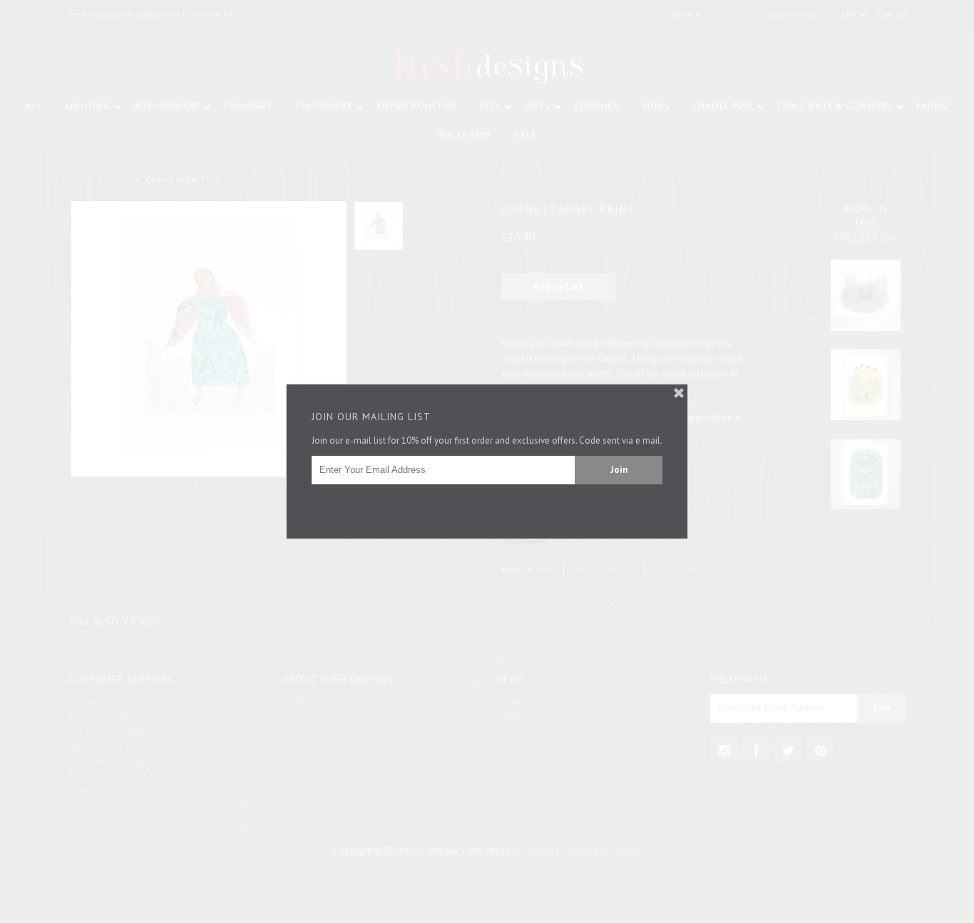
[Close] (679, 393)
